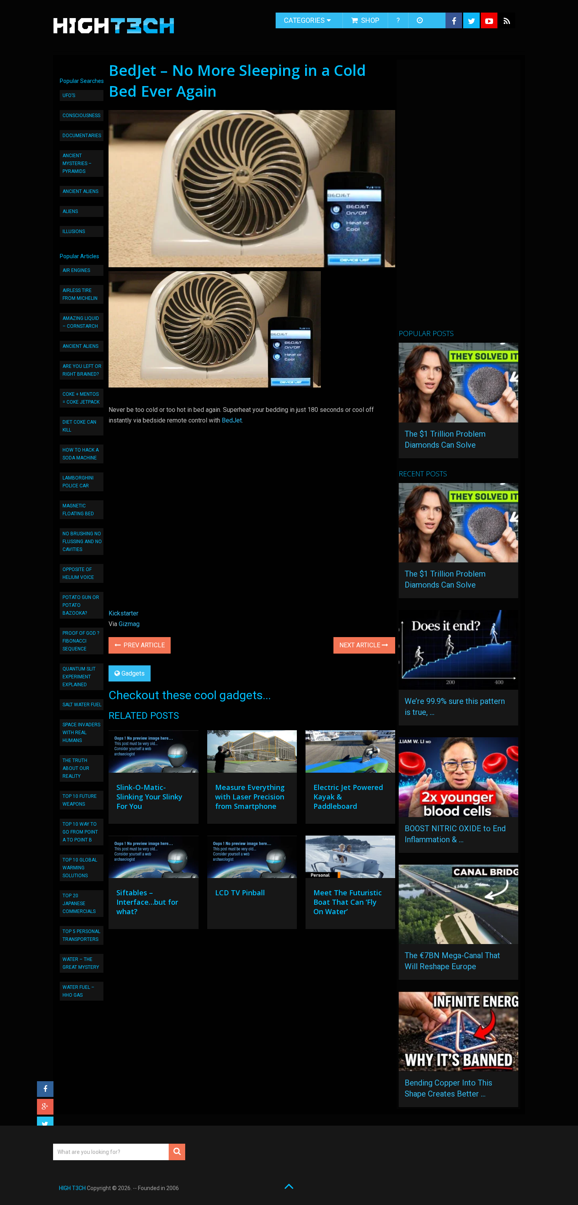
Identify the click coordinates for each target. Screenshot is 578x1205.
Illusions (74, 231)
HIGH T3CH (72, 1188)
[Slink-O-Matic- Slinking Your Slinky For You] (153, 753)
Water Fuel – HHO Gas (78, 991)
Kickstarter (123, 613)
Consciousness (81, 115)
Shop (369, 20)
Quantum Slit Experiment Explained (79, 676)
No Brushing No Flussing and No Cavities (82, 541)
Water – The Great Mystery (81, 963)
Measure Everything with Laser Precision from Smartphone (250, 797)
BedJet (232, 420)
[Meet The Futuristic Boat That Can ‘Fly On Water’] (350, 859)
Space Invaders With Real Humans (81, 732)
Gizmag (129, 624)
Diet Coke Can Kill (79, 426)
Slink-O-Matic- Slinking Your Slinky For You (149, 797)
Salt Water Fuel (82, 704)
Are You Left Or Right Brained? (82, 370)
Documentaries (82, 135)
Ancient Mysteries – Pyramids (77, 163)
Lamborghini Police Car (78, 482)
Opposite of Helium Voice (78, 573)
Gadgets (133, 673)
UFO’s (69, 95)
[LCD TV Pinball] (252, 859)
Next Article (360, 645)
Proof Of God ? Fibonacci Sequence (81, 641)
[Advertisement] (458, 198)
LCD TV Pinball (240, 892)
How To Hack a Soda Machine (81, 454)
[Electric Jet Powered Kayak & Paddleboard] (350, 753)
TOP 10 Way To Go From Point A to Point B (80, 832)
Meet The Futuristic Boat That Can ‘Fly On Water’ (347, 902)
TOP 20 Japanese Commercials (79, 903)
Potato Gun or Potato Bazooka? (81, 605)
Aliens (70, 211)
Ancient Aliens (80, 191)
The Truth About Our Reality (76, 768)
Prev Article (143, 645)
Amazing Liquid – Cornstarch (81, 322)
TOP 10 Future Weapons (80, 800)
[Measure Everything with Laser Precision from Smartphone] (252, 753)
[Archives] (421, 20)
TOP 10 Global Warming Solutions (80, 867)
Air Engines (76, 270)
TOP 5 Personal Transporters (81, 935)
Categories (304, 20)
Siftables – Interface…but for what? (147, 902)
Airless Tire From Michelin (80, 294)
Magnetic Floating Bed (78, 509)
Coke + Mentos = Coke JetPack (81, 398)
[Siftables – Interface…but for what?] (153, 859)
